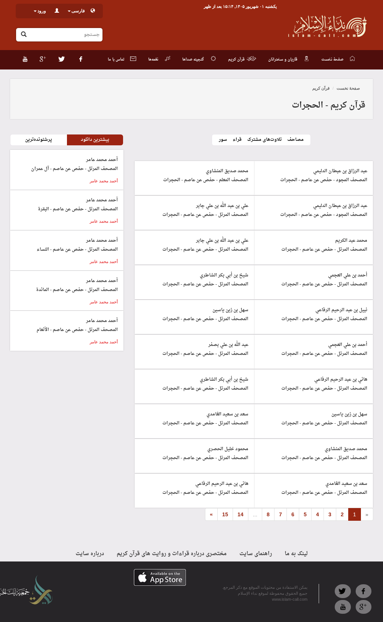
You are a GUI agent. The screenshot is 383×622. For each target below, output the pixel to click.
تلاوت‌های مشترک (264, 140)
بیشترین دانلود (95, 140)
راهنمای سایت (255, 554)
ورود (41, 10)
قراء (237, 140)
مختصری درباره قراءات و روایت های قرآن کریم (172, 554)
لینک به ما (296, 554)
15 (225, 514)
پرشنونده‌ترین (38, 140)
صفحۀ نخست (348, 88)
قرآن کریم (321, 88)
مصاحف (295, 140)
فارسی (78, 10)
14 (240, 514)
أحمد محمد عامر (104, 181)
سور (223, 140)
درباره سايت (90, 554)
